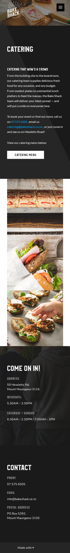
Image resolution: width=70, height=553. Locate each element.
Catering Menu (25, 155)
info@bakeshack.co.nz (21, 499)
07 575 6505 (19, 121)
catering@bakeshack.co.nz (25, 126)
